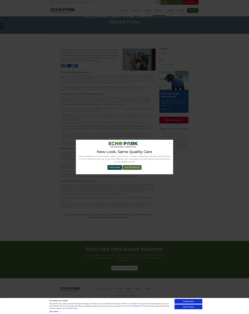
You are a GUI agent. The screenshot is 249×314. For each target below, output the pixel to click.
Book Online (115, 167)
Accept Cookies (188, 301)
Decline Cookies (188, 307)
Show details (53, 311)
